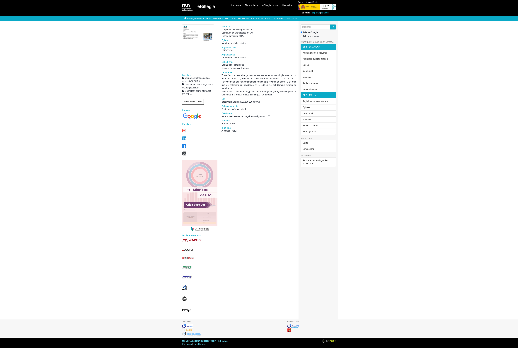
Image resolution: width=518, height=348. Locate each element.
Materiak (307, 77)
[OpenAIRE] (232, 326)
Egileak (306, 65)
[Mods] (199, 277)
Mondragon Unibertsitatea (233, 43)
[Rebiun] (311, 330)
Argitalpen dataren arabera (315, 59)
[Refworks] (199, 258)
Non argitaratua (310, 89)
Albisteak (278, 18)
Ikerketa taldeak (310, 83)
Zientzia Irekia (251, 5)
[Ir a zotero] (199, 249)
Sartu (305, 143)
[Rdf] (199, 287)
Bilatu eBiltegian (311, 32)
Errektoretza (264, 18)
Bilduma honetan (311, 36)
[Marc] (199, 298)
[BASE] (232, 330)
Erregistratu (308, 149)
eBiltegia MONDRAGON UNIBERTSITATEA (208, 18)
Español (316, 13)
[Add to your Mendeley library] (199, 240)
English (325, 13)
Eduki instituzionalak (244, 18)
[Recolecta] (232, 334)
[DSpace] (329, 341)
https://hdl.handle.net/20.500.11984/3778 (240, 102)
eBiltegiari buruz (270, 5)
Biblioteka (223, 341)
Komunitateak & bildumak (315, 53)
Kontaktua (236, 5)
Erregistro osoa (193, 102)
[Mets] (199, 267)
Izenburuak (308, 71)
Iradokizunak (199, 344)
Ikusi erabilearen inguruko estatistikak (315, 162)
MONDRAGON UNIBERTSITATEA (199, 341)
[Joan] (333, 27)
